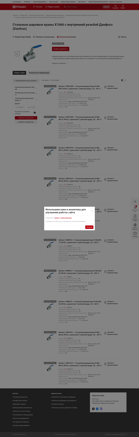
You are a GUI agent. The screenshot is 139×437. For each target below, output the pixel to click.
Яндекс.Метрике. (66, 218)
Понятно (89, 227)
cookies (56, 218)
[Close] (92, 211)
